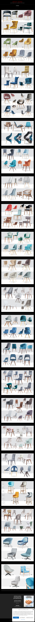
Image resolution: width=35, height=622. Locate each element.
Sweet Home (17, 2)
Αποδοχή (16, 617)
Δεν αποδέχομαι (22, 617)
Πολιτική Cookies (23, 619)
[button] (33, 609)
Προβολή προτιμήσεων (29, 617)
